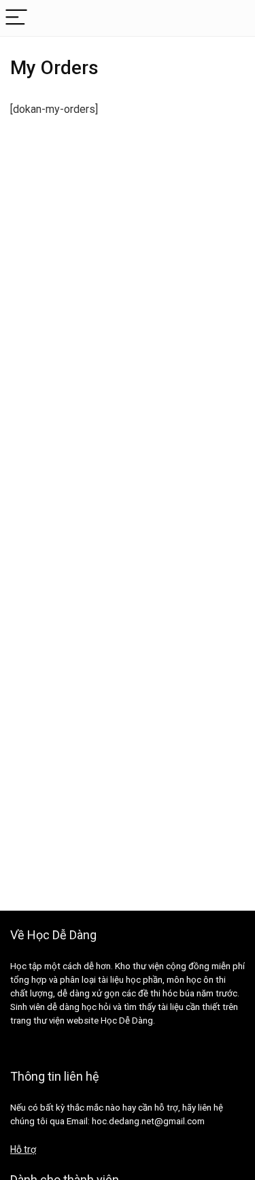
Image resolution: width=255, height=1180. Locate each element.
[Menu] (16, 18)
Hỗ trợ (23, 1149)
